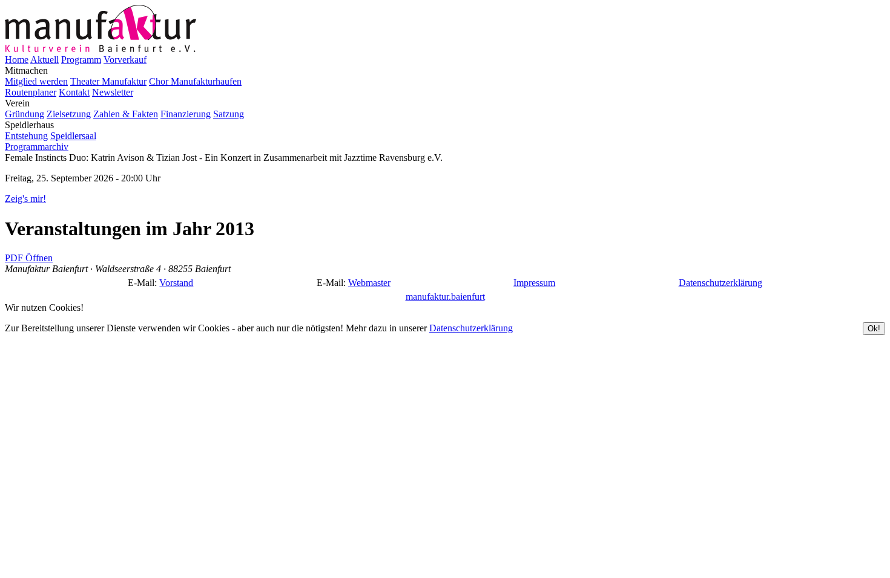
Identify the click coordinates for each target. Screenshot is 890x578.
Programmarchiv (36, 146)
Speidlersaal (73, 136)
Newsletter (112, 92)
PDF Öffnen (29, 258)
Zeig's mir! (25, 198)
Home (16, 59)
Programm (81, 59)
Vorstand (176, 283)
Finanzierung (185, 114)
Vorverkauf (125, 59)
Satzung (228, 114)
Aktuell (44, 59)
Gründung (24, 114)
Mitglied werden (36, 81)
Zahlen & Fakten (125, 114)
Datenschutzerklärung (720, 283)
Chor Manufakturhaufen (195, 81)
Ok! (874, 328)
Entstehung (26, 136)
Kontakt (74, 92)
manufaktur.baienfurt (445, 296)
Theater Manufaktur (108, 81)
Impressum (534, 283)
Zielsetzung (69, 114)
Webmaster (369, 283)
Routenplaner (30, 92)
